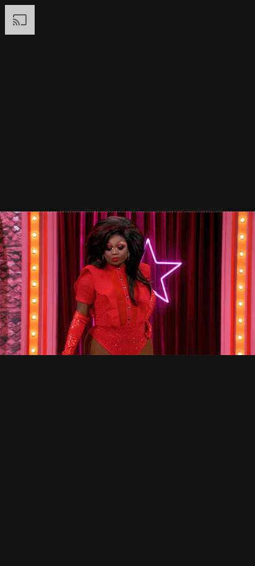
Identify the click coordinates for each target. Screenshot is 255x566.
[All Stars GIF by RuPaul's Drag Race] (127, 283)
